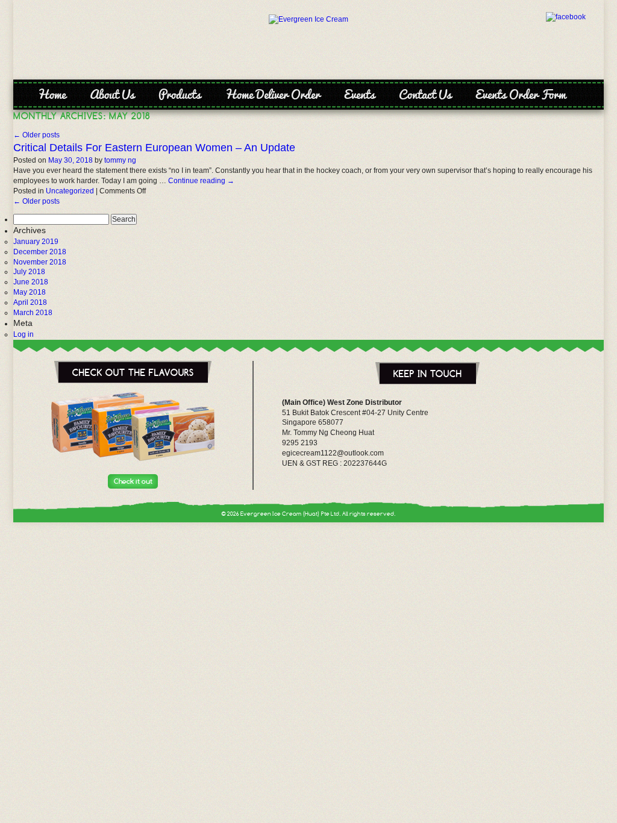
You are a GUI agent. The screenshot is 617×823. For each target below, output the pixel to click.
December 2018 (39, 252)
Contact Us (425, 94)
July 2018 (29, 272)
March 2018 (32, 312)
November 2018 (39, 262)
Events (359, 94)
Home (51, 94)
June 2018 (30, 282)
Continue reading (201, 181)
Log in (23, 334)
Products (179, 94)
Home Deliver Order (272, 94)
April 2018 (30, 302)
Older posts (36, 135)
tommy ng (120, 160)
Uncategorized (70, 191)
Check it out (133, 481)
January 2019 (35, 241)
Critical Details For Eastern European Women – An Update (154, 148)
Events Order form (520, 94)
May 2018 (29, 292)
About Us (112, 94)
